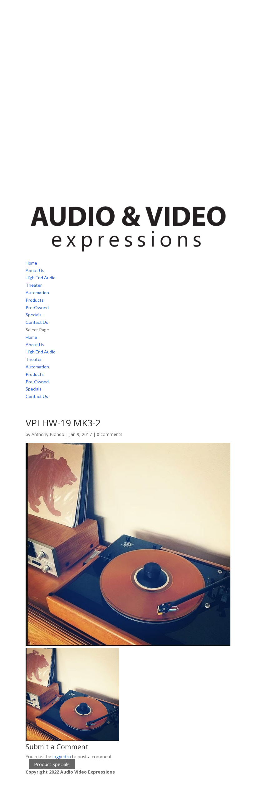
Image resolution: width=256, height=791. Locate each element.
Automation (37, 292)
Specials (34, 314)
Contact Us (37, 322)
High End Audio (41, 277)
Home (31, 263)
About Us (35, 270)
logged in (61, 757)
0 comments (109, 434)
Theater (34, 285)
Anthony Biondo (48, 434)
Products (35, 300)
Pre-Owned (37, 307)
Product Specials (52, 764)
